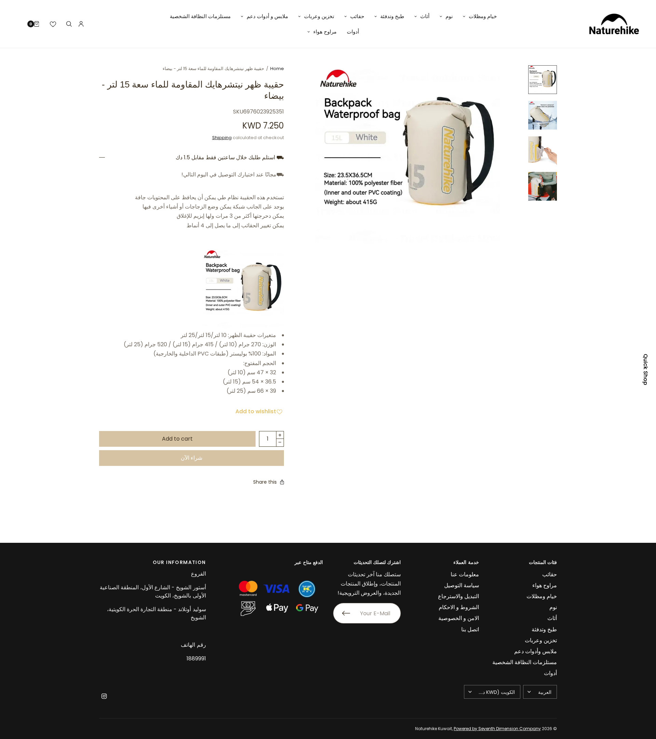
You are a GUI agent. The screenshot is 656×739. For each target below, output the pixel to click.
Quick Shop (645, 369)
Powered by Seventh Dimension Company (497, 728)
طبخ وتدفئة (392, 16)
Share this (265, 482)
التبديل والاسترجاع (458, 596)
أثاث (424, 16)
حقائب (357, 16)
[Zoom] (407, 157)
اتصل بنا (470, 629)
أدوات (353, 31)
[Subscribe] (341, 613)
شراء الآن (191, 458)
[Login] (81, 24)
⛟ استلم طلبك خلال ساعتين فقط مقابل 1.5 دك (230, 157)
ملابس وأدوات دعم (535, 651)
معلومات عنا (465, 574)
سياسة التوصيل (461, 585)
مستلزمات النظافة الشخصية (200, 16)
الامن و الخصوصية (458, 618)
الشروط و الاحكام (459, 607)
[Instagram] (104, 696)
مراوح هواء (325, 31)
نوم (449, 16)
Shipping (222, 137)
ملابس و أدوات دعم (267, 16)
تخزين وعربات (319, 16)
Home (277, 68)
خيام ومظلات (483, 16)
